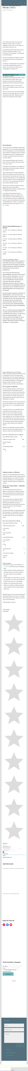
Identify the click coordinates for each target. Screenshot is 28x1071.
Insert (13, 1070)
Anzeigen (17, 74)
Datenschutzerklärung (10, 1052)
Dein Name (5, 966)
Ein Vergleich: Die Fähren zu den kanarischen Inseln (13, 868)
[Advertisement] (14, 133)
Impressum (8, 1049)
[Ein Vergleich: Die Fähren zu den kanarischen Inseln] (14, 891)
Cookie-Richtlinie (9, 1055)
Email (4, 968)
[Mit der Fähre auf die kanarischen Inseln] (14, 916)
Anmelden (5, 845)
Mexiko (4, 10)
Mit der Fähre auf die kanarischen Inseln (11, 893)
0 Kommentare (10, 10)
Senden (20, 1045)
